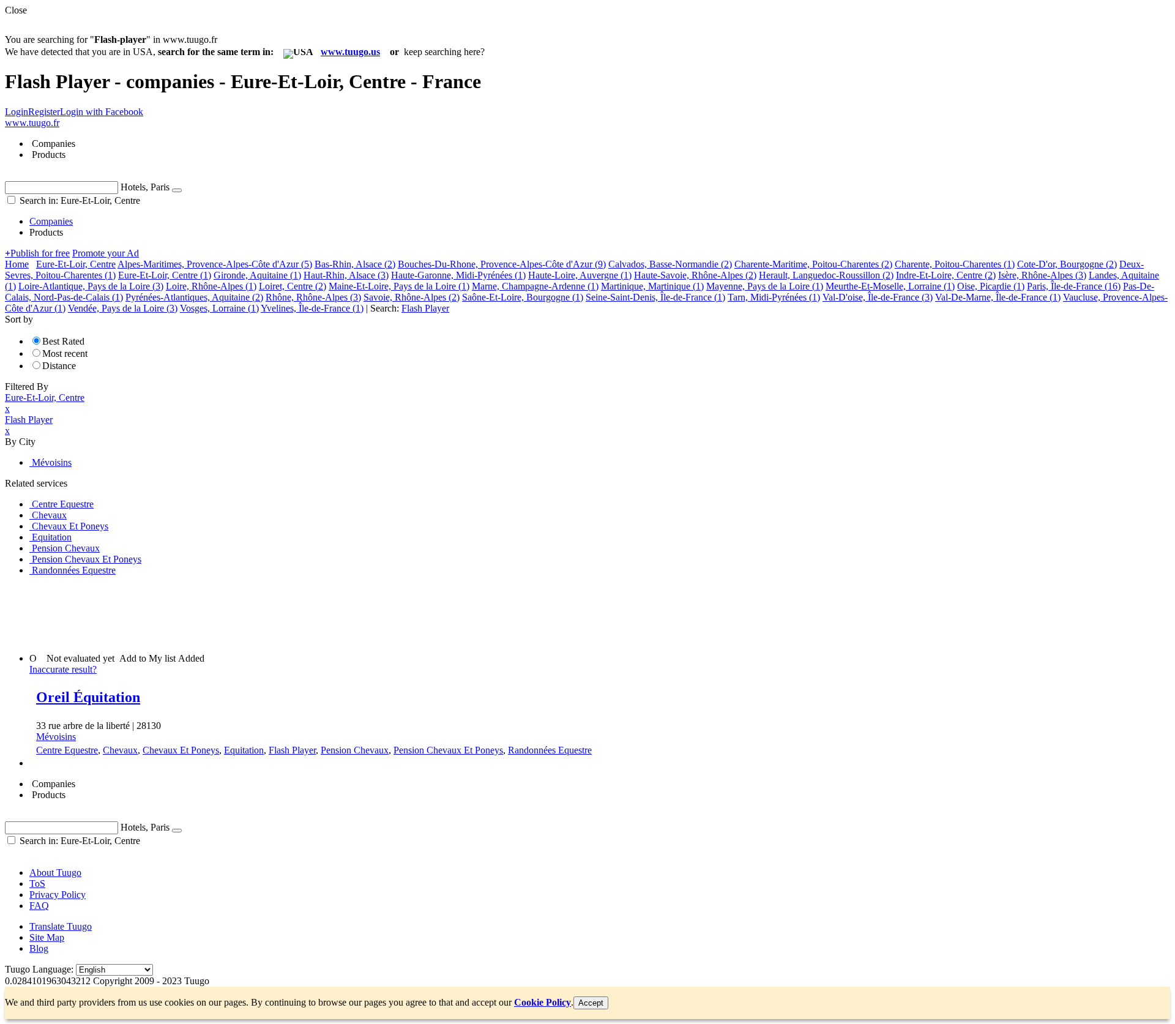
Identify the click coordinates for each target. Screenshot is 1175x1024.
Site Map (46, 937)
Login (16, 112)
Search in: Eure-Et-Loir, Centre (78, 200)
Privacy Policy (57, 894)
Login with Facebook (101, 112)
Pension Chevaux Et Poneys (448, 750)
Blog (38, 948)
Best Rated (63, 341)
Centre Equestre (67, 750)
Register (44, 112)
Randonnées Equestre (550, 750)
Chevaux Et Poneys (181, 750)
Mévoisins (56, 736)
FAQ (39, 905)
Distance (59, 366)
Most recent (65, 353)
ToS (37, 883)
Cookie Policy (542, 1002)
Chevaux (120, 750)
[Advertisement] (227, 613)
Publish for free (37, 253)
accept (590, 1002)
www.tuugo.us (350, 52)
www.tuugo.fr (32, 123)
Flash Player (292, 750)
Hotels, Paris (145, 187)
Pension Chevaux (355, 750)
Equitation (244, 750)
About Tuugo (55, 872)
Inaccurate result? (63, 669)
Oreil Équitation (88, 697)
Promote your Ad (105, 253)
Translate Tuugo (60, 926)
